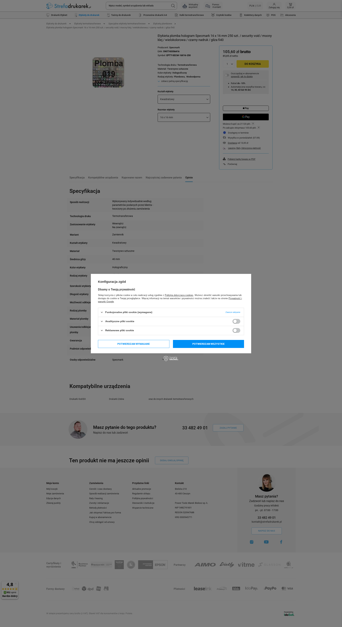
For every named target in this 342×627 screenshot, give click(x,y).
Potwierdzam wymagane (133, 343)
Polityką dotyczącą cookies (179, 295)
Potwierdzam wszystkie (208, 343)
